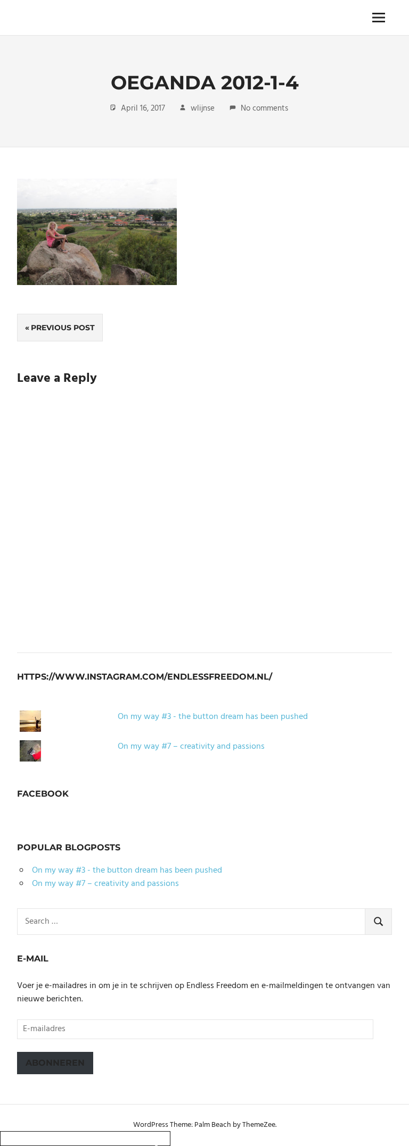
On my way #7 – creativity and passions (191, 747)
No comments (264, 108)
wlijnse (203, 108)
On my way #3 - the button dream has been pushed (213, 717)
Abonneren (55, 1063)
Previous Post (63, 327)
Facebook (43, 794)
